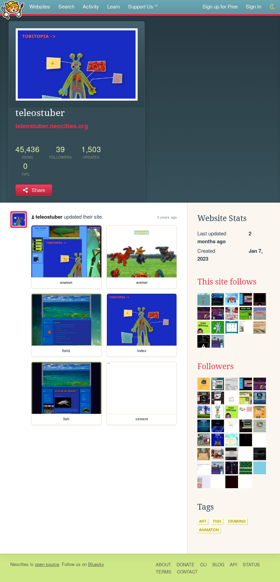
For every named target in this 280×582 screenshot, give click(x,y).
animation (209, 529)
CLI (203, 564)
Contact (187, 571)
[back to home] (12, 9)
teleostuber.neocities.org (51, 125)
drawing (237, 521)
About (163, 564)
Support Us (140, 6)
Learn (113, 6)
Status (251, 564)
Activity (91, 6)
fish (217, 521)
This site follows (226, 281)
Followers (215, 366)
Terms (163, 571)
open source (47, 564)
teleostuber (49, 216)
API (233, 564)
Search (66, 6)
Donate (186, 564)
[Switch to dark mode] (272, 6)
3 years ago (167, 217)
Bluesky (96, 564)
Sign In (253, 6)
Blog (218, 564)
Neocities (19, 564)
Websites (39, 6)
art (202, 521)
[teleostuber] (19, 220)
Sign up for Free (220, 6)
